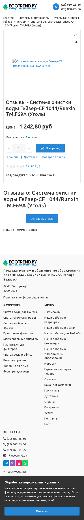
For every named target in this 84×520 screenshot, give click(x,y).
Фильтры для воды (16, 371)
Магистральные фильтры (21, 338)
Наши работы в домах (59, 327)
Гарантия (12, 157)
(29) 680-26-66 (71, 4)
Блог (47, 424)
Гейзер (21, 21)
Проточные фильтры (18, 333)
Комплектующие (14, 360)
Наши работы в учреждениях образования (55, 353)
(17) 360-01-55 (16, 449)
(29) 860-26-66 (71, 9)
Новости (50, 363)
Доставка (30, 157)
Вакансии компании (57, 384)
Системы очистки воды (34, 17)
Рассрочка (51, 407)
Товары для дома (15, 365)
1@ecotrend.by (16, 455)
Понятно (42, 511)
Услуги (48, 412)
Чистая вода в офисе (17, 354)
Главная (8, 17)
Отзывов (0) (31, 166)
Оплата (49, 401)
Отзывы (50, 379)
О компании (52, 311)
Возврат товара (53, 157)
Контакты (51, 418)
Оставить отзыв (42, 218)
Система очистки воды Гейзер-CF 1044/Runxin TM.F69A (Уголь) (40, 108)
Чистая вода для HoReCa (20, 311)
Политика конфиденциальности (25, 297)
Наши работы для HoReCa (62, 333)
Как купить (51, 390)
